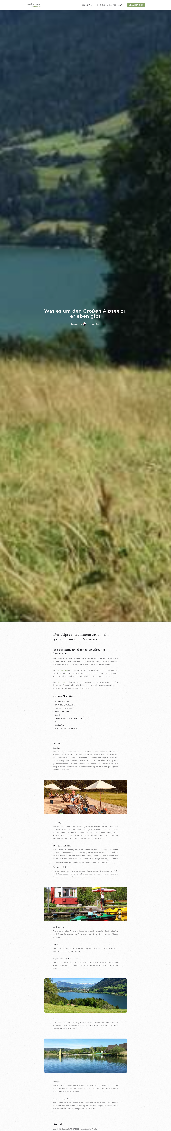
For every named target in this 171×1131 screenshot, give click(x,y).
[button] (87, 5)
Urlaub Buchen (136, 5)
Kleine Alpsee (62, 682)
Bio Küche (100, 5)
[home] (33, 5)
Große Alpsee (62, 670)
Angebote (111, 5)
